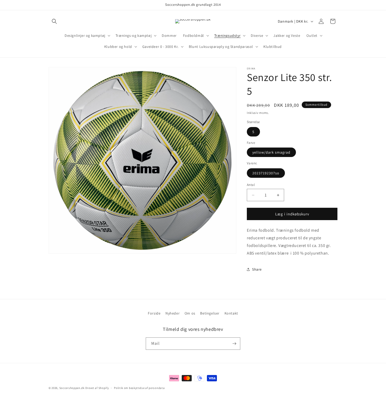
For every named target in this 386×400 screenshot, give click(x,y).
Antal (251, 185)
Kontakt (231, 313)
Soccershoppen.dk (72, 388)
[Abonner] (234, 343)
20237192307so (265, 173)
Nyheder (172, 313)
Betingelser (210, 313)
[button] (54, 21)
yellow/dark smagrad (271, 152)
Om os (190, 313)
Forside (154, 313)
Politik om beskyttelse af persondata (139, 388)
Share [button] (257, 269)
